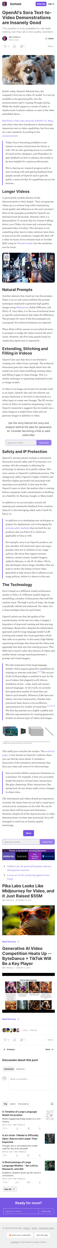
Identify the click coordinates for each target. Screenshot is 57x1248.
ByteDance (7, 121)
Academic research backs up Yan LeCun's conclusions (21, 1174)
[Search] (52, 1104)
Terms (34, 1228)
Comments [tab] (9, 1069)
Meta (50, 121)
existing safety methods (18, 528)
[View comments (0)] (14, 46)
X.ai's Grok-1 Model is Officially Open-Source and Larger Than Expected (20, 1138)
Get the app (42, 1235)
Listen (51, 38)
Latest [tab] (12, 1104)
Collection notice (46, 1228)
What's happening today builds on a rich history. (21, 1120)
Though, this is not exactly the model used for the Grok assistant (19, 1147)
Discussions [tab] (23, 1104)
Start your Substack (21, 1235)
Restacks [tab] (20, 1069)
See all (7, 1189)
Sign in (51, 4)
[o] (28, 70)
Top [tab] (5, 1104)
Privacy (26, 1228)
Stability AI (41, 121)
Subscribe (41, 4)
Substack (15, 1242)
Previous (11, 1049)
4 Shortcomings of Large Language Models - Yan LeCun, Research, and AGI (20, 1165)
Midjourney (22, 307)
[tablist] (14, 1069)
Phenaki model (25, 243)
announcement (10, 136)
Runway (30, 121)
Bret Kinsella (15, 37)
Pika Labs (19, 121)
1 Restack (33, 1030)
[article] (28, 1120)
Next (48, 1049)
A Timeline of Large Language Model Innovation (19, 1113)
